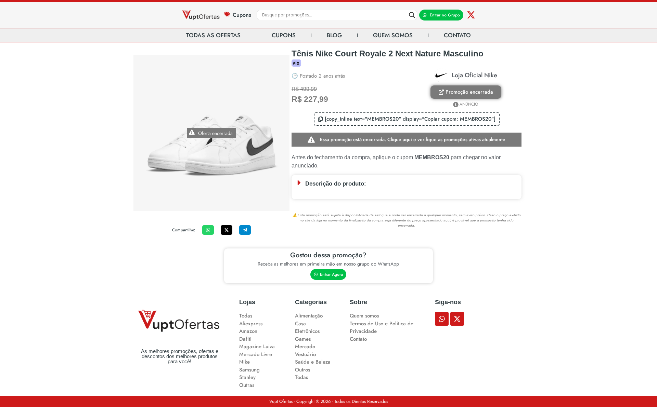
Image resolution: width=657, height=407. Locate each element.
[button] (407, 119)
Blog (334, 35)
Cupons (242, 15)
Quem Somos (393, 35)
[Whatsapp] (442, 319)
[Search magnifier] (412, 15)
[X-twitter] (471, 15)
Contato (457, 35)
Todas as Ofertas (213, 35)
